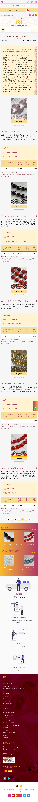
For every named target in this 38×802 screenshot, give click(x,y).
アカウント (6, 691)
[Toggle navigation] (34, 30)
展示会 (5, 735)
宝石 (4, 698)
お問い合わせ (7, 686)
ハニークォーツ (18, 85)
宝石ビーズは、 (12, 66)
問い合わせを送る (8, 693)
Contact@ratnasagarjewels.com (16, 747)
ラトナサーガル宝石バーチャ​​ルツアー (13, 688)
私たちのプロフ (7, 683)
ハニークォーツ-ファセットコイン (13, 383)
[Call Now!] (35, 403)
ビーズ (6, 701)
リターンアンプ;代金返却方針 (11, 725)
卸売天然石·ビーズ (8, 703)
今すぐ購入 (6, 737)
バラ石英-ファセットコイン (11, 131)
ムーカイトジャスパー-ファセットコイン (16, 301)
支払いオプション (8, 715)
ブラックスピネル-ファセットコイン (14, 216)
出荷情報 (5, 727)
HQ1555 (19, 374)
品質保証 (5, 730)
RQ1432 (19, 122)
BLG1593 (19, 206)
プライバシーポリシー (9, 722)
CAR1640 (19, 458)
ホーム (5, 681)
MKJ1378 (19, 291)
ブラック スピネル (14, 56)
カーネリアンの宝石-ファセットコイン (15, 468)
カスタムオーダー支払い (10, 712)
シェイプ (5, 696)
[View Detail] (36, 131)
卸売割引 (5, 717)
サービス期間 (7, 720)
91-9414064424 (10, 749)
